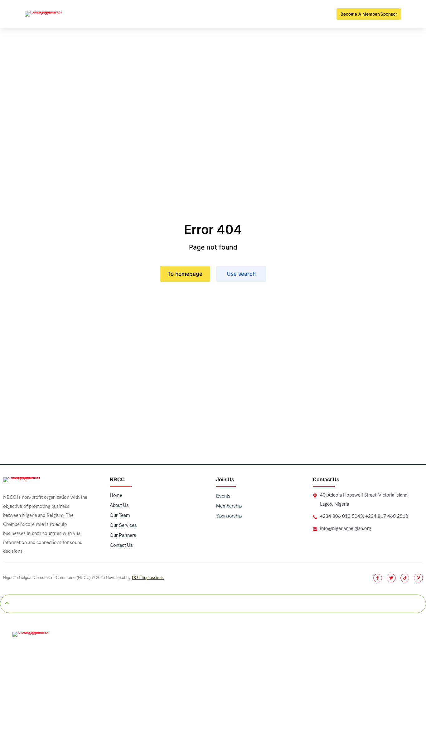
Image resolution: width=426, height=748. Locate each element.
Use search (241, 274)
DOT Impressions (148, 577)
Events (223, 495)
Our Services (123, 525)
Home (116, 495)
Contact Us (121, 545)
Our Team (120, 515)
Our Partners (123, 535)
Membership (229, 505)
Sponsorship (229, 515)
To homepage (184, 274)
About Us (119, 505)
